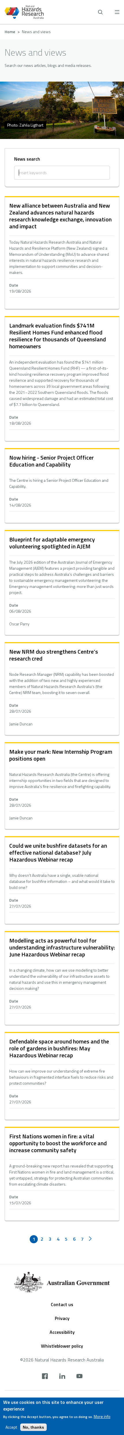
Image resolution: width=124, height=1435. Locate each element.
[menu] (117, 12)
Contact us (62, 1304)
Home (10, 32)
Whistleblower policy (62, 1345)
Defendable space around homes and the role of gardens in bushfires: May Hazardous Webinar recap (59, 1048)
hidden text (62, 253)
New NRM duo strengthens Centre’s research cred (53, 655)
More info (102, 1416)
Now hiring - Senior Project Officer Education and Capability (51, 461)
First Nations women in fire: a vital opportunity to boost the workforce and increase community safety (58, 1143)
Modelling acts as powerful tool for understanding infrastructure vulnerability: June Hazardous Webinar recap (62, 947)
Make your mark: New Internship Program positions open (60, 755)
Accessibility (62, 1332)
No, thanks (33, 1427)
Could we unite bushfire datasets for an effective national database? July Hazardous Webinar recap (58, 852)
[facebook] (45, 1376)
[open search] (100, 12)
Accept (11, 1427)
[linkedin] (62, 1376)
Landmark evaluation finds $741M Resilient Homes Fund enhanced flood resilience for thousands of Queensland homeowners (57, 336)
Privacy (62, 1318)
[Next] (90, 1239)
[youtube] (79, 1376)
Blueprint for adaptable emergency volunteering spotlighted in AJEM (52, 543)
